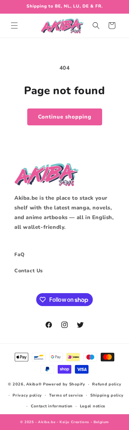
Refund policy (106, 384)
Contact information (52, 406)
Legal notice (92, 406)
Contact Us (28, 270)
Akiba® (34, 384)
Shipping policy (107, 395)
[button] (14, 25)
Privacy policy (27, 395)
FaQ (19, 254)
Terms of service (66, 395)
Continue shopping (64, 116)
